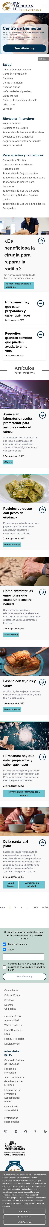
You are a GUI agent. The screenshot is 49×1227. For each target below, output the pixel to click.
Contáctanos (11, 990)
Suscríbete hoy (24, 48)
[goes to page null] (40, 241)
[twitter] (35, 1131)
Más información (24, 1222)
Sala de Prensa (12, 995)
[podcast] (45, 1131)
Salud (11, 949)
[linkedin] (15, 1131)
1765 (35, 907)
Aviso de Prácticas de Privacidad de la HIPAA (14, 1081)
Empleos (9, 1000)
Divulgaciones (12, 1043)
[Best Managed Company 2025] (24, 1149)
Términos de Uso (13, 1025)
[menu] (44, 6)
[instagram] (6, 1131)
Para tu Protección (14, 1038)
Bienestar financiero (17, 944)
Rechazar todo (24, 1216)
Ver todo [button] (7, 109)
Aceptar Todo (24, 1211)
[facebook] (25, 1131)
